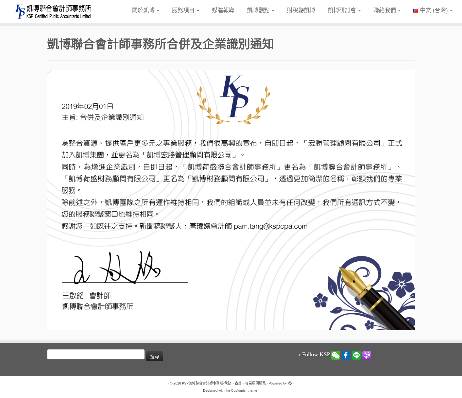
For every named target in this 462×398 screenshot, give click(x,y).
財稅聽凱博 (301, 10)
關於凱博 (144, 10)
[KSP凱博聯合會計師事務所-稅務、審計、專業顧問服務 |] (53, 11)
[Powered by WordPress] (290, 381)
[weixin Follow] (335, 354)
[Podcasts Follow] (366, 354)
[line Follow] (356, 354)
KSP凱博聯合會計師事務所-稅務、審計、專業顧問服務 (224, 382)
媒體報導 (223, 10)
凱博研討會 (343, 10)
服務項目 (184, 10)
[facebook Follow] (346, 354)
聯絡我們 (385, 10)
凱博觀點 (259, 10)
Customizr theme (244, 390)
